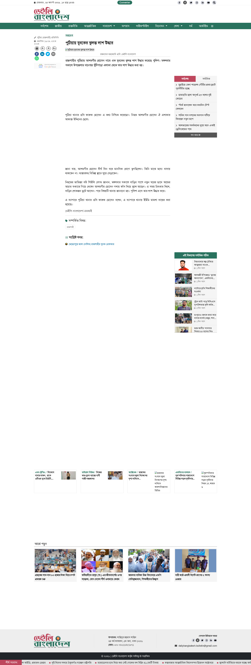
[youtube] (215, 640)
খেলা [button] (177, 26)
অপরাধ (125, 26)
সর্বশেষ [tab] (185, 79)
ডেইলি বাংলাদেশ (119, 656)
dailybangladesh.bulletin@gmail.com (198, 645)
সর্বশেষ (44, 26)
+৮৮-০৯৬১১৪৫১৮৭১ (123, 644)
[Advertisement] (47, 114)
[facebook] (36, 54)
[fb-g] (185, 2)
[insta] (206, 640)
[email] (53, 54)
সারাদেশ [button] (108, 26)
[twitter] (191, 2)
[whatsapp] (36, 58)
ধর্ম (190, 26)
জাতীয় (58, 26)
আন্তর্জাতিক (90, 26)
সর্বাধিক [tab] (206, 79)
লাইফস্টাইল (142, 26)
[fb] (179, 2)
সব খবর (194, 135)
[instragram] (197, 2)
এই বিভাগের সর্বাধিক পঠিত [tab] (196, 255)
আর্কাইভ (203, 26)
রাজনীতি (72, 26)
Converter (125, 2)
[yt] (208, 2)
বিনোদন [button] (160, 26)
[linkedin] (202, 2)
